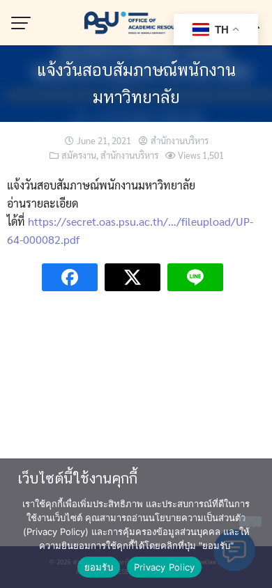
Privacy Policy (164, 567)
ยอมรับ (98, 567)
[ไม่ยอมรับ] (250, 521)
